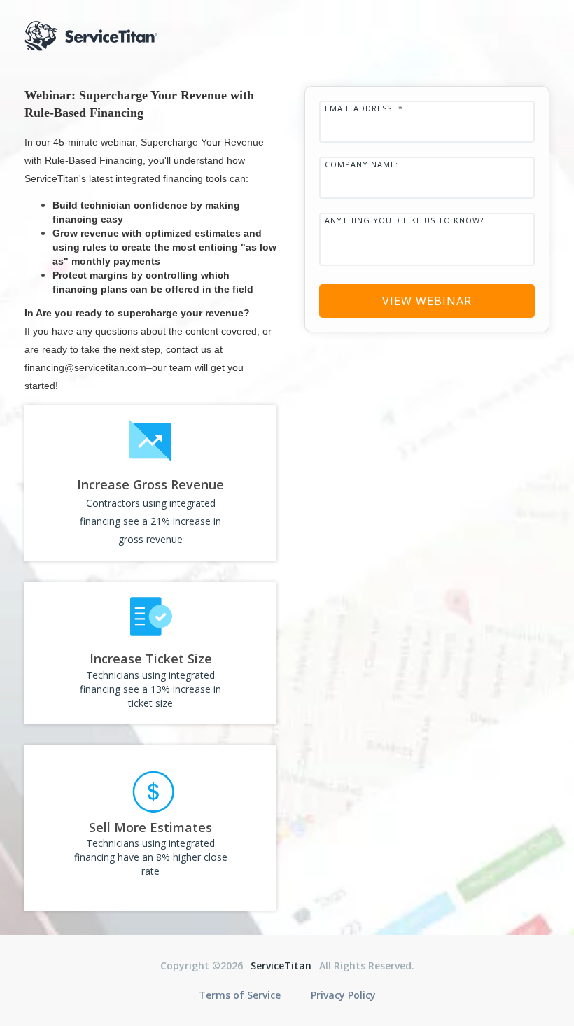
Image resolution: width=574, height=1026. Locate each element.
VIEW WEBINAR (427, 301)
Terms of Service (240, 995)
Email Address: (364, 108)
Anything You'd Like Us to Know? (404, 220)
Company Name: (361, 164)
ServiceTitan (281, 965)
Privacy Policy (343, 995)
